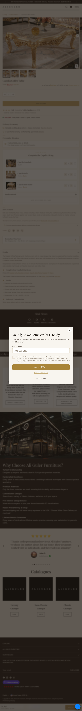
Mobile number (17, 346)
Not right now (41, 378)
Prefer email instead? (41, 373)
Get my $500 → (41, 367)
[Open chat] (78, 706)
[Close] (70, 330)
